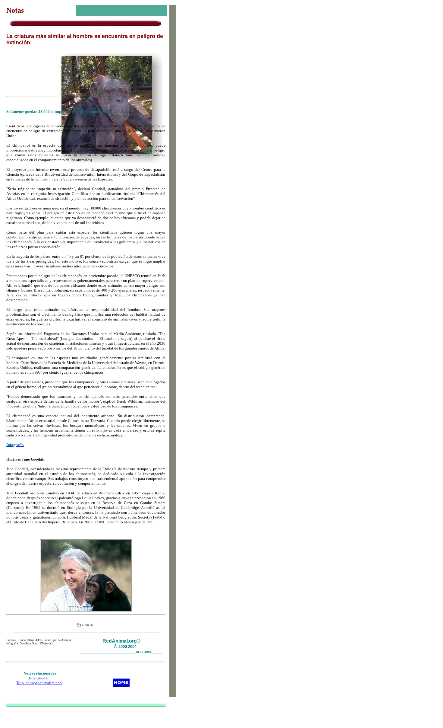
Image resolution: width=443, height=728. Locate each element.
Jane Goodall (39, 678)
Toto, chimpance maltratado (39, 683)
